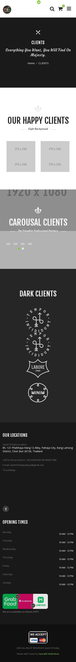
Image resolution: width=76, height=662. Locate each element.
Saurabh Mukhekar (48, 653)
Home (31, 63)
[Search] (52, 8)
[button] (19, 248)
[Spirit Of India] (7, 9)
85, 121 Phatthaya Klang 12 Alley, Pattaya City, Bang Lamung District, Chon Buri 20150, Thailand (38, 449)
